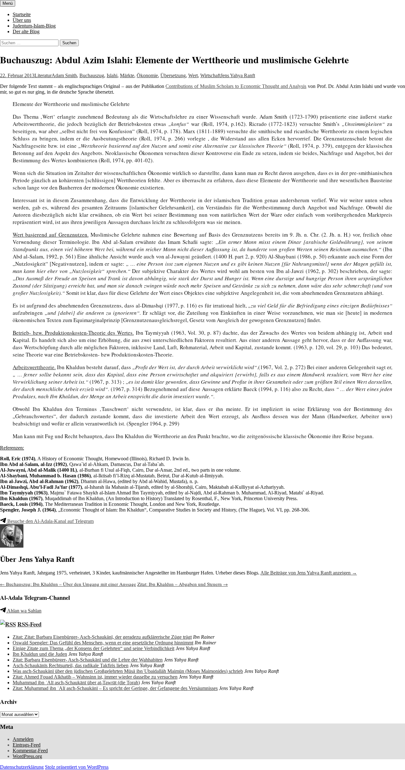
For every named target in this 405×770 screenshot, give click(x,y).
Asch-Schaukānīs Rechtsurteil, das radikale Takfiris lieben (70, 665)
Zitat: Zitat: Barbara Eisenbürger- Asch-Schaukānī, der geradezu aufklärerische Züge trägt (102, 637)
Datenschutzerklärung (22, 767)
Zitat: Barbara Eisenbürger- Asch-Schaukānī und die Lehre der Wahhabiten (88, 659)
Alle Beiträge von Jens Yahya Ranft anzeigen (308, 572)
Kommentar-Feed (30, 750)
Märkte (127, 75)
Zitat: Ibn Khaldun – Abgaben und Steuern (182, 584)
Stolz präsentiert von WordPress (77, 767)
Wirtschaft (210, 75)
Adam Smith (64, 75)
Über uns (22, 20)
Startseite (22, 14)
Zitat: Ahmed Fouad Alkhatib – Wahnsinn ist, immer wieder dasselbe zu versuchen (95, 677)
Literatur (43, 75)
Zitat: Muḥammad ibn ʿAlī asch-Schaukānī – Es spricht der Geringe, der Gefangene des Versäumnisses (115, 688)
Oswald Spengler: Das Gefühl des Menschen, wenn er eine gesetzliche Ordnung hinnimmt (103, 642)
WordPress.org (27, 756)
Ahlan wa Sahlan (23, 610)
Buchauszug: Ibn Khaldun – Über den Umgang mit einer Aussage (68, 584)
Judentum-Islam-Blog (34, 25)
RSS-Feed (29, 624)
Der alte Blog (26, 31)
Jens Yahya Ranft (238, 75)
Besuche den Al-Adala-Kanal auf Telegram (50, 521)
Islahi (112, 75)
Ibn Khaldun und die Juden (40, 654)
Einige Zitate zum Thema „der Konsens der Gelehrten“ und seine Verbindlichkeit (93, 648)
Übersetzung (173, 75)
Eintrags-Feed (26, 745)
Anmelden (23, 739)
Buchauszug (91, 75)
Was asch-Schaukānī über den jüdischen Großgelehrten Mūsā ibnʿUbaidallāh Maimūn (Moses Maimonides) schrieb (128, 671)
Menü (8, 3)
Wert (193, 75)
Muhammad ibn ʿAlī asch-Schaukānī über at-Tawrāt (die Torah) (76, 682)
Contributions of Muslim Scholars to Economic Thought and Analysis (235, 86)
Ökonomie (147, 75)
